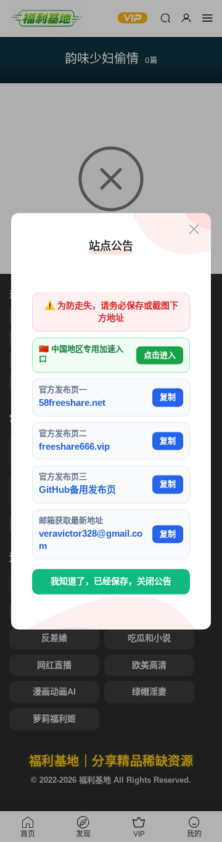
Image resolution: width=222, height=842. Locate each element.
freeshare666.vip (74, 446)
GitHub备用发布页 (77, 490)
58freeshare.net (72, 403)
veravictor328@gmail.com (90, 539)
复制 (168, 397)
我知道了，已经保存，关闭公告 (111, 582)
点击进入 (160, 355)
